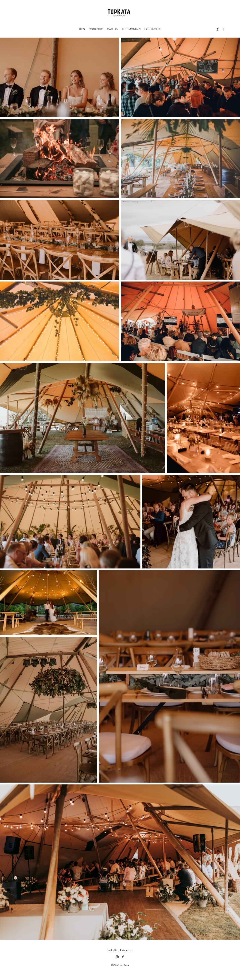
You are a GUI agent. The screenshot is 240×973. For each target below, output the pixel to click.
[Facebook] (223, 29)
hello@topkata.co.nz (120, 950)
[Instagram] (217, 29)
